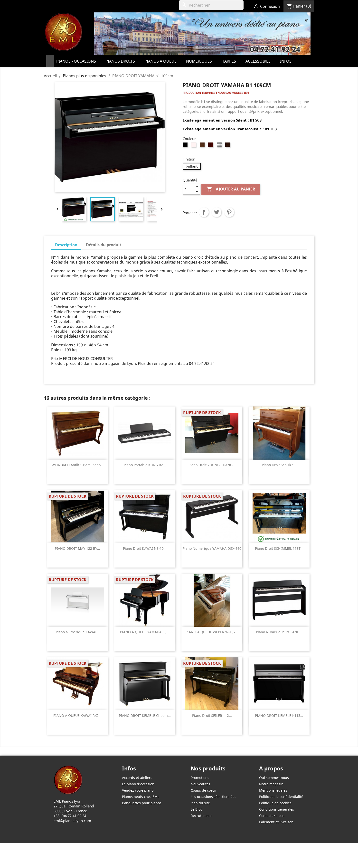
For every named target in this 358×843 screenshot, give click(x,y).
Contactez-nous (271, 815)
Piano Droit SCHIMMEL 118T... (279, 548)
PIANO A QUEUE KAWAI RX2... (77, 715)
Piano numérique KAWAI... (77, 632)
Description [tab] (66, 244)
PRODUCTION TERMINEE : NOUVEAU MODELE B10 (216, 92)
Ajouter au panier (231, 189)
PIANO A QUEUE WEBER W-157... (212, 632)
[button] (78, 61)
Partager (204, 212)
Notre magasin (271, 784)
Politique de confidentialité (281, 796)
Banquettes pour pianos (141, 803)
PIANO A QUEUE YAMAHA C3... (145, 632)
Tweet (216, 212)
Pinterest (229, 212)
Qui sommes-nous (274, 777)
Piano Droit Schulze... (279, 465)
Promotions (200, 777)
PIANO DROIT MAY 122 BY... (77, 548)
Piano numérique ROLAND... (279, 632)
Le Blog (197, 809)
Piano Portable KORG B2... (145, 465)
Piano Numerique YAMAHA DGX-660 (212, 548)
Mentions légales (273, 790)
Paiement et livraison (276, 822)
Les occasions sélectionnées (213, 796)
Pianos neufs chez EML (140, 796)
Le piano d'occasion (138, 784)
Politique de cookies (275, 803)
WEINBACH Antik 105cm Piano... (78, 465)
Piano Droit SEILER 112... (212, 715)
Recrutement (201, 815)
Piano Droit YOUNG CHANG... (212, 465)
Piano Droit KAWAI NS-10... (145, 548)
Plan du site (200, 803)
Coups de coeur (203, 790)
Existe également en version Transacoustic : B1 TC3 (230, 128)
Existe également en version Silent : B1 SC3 (223, 120)
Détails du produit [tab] (103, 244)
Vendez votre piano (137, 790)
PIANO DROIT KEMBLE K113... (279, 715)
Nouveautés (200, 784)
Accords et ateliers (137, 777)
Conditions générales (276, 809)
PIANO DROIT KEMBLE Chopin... (145, 715)
